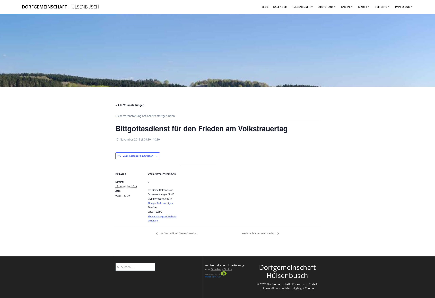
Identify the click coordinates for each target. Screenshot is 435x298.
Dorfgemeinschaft (60, 7)
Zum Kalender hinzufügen (138, 155)
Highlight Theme (303, 288)
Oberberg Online (221, 269)
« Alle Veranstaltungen (129, 105)
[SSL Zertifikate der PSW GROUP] (216, 276)
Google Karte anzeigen (160, 203)
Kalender (280, 6)
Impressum (403, 6)
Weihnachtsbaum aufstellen (259, 233)
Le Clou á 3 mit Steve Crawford (178, 233)
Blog (265, 6)
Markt (362, 6)
